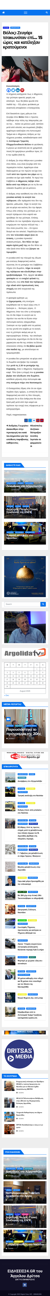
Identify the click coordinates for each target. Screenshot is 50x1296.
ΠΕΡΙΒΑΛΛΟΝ (33, 823)
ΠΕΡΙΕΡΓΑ (32, 957)
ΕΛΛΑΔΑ (6, 27)
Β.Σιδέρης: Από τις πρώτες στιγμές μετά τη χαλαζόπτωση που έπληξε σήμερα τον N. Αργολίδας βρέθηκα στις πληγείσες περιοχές (30, 833)
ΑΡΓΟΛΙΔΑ (10, 506)
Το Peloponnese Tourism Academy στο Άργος (23, 1194)
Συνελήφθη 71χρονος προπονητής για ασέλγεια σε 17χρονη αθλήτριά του (29, 930)
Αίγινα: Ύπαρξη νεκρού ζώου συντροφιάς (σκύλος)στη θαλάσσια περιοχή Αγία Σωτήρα (31, 947)
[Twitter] (13, 90)
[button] (47, 13)
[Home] (3, 12)
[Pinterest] (22, 90)
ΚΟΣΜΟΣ (20, 483)
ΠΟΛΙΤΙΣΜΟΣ (29, 483)
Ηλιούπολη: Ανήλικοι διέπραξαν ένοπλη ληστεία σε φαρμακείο (36, 434)
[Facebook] (9, 90)
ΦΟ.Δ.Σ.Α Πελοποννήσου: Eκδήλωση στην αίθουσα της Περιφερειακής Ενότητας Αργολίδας (29, 1100)
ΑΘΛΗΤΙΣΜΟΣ (22, 920)
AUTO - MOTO (22, 892)
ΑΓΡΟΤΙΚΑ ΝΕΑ (22, 820)
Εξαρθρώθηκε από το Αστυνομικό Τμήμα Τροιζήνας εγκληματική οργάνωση (30, 1015)
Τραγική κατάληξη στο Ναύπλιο (19, 537)
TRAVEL (9, 1190)
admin (11, 738)
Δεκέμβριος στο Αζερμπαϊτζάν (24, 486)
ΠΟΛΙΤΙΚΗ (25, 506)
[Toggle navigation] (25, 13)
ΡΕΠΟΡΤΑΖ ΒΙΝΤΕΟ (32, 725)
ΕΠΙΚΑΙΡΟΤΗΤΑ (15, 27)
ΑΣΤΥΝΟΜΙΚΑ (19, 532)
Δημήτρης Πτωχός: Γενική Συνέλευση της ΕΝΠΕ (21, 511)
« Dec (6, 695)
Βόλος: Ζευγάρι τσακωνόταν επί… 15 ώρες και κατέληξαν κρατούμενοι (22, 40)
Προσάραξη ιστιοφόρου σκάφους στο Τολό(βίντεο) (23, 733)
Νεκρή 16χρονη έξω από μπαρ (30, 998)
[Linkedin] (18, 90)
